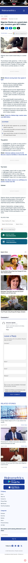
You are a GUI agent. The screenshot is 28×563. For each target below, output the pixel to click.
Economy (3, 515)
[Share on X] (2, 28)
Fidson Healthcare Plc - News (8, 221)
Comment (6, 343)
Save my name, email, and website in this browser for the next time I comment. (15, 385)
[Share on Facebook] (6, 28)
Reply (7, 329)
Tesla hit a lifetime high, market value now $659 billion (14, 116)
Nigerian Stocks (19, 224)
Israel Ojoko (25, 467)
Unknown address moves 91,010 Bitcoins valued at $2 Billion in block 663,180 (14, 154)
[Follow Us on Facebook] (12, 545)
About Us (3, 496)
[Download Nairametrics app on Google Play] (14, 481)
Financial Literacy (4, 522)
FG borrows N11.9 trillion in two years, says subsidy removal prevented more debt (13, 442)
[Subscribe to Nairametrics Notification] (25, 560)
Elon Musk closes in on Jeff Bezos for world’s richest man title (14, 180)
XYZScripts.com (20, 554)
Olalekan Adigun (24, 424)
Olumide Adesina (4, 33)
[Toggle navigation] (24, 10)
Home (2, 16)
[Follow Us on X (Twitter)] (21, 545)
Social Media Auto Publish (9, 554)
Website (6, 376)
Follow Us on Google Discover (20, 33)
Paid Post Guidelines (5, 506)
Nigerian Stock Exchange (7, 224)
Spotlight (5, 16)
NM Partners (3, 503)
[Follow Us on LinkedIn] (15, 545)
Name (6, 361)
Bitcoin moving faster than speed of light (13, 78)
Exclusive (3, 513)
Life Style (3, 525)
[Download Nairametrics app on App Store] (14, 487)
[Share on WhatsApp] (14, 28)
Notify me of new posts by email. (13, 391)
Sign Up (14, 539)
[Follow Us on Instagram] (18, 545)
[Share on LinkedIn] (10, 28)
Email (6, 368)
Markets (2, 518)
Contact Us (3, 499)
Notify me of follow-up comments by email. (15, 390)
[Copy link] (18, 28)
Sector (2, 520)
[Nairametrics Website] (8, 10)
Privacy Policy (4, 501)
